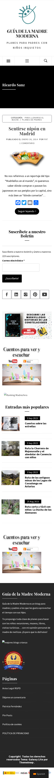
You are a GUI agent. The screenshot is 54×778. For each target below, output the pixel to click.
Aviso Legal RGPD (11, 688)
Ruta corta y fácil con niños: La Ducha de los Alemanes (38, 509)
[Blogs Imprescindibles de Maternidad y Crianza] (14, 642)
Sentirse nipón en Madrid (27, 131)
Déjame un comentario (14, 697)
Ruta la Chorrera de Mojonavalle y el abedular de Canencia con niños (38, 453)
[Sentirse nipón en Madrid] (27, 158)
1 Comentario (27, 143)
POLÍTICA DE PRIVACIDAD (15, 733)
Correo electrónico (13, 260)
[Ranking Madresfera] (14, 394)
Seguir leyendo (26, 211)
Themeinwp (26, 762)
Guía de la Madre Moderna (27, 33)
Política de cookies (12, 724)
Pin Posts (7, 715)
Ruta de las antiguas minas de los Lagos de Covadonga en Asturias (38, 482)
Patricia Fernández (12, 706)
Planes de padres (32, 119)
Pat (46, 139)
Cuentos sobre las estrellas (35, 425)
